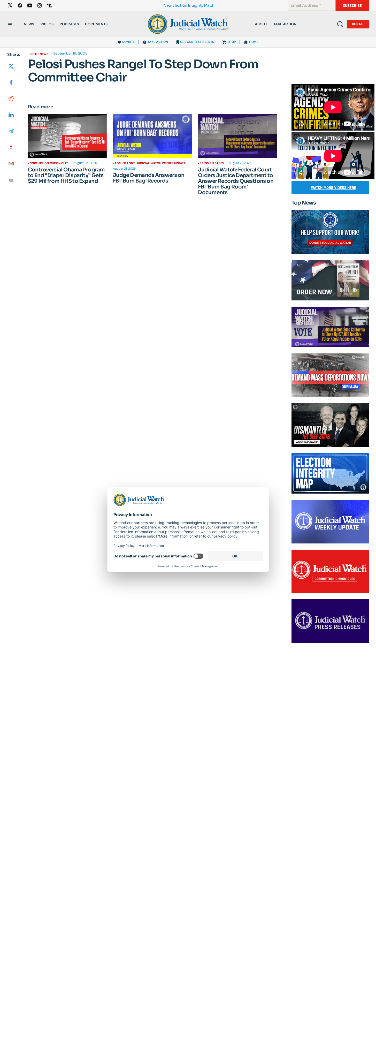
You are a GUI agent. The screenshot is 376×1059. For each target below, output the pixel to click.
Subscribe (352, 5)
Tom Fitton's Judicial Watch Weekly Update (150, 163)
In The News (39, 54)
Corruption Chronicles (49, 163)
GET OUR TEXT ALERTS (197, 42)
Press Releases (212, 163)
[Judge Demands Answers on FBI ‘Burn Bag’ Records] (152, 136)
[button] (10, 24)
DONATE (128, 42)
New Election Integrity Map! (188, 5)
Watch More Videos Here (333, 187)
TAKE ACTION (158, 42)
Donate (358, 24)
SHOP (231, 42)
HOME (253, 42)
